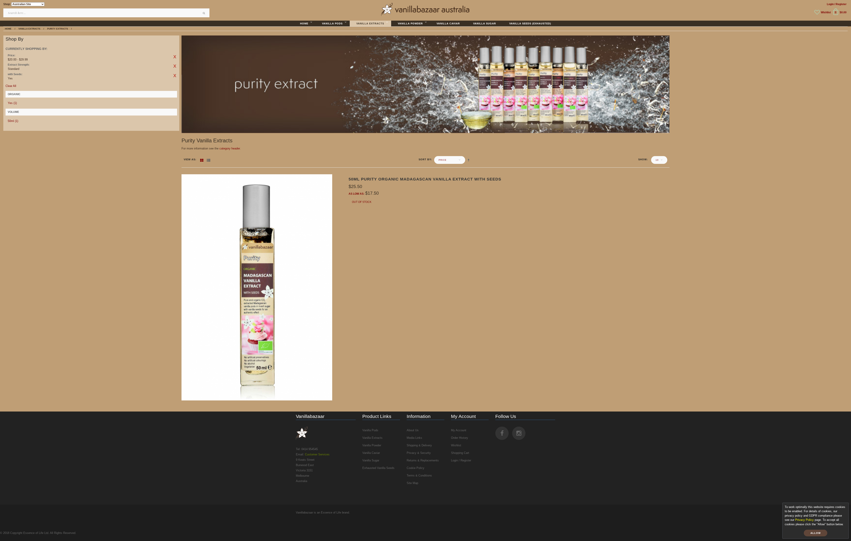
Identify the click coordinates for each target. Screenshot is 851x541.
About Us (413, 430)
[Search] (203, 13)
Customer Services (317, 454)
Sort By (425, 159)
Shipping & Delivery (419, 445)
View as (189, 159)
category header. (230, 148)
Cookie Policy (415, 468)
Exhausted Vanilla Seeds (378, 468)
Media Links (414, 437)
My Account (458, 430)
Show (642, 159)
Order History (459, 437)
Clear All (11, 86)
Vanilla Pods (370, 430)
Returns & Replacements (423, 460)
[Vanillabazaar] (326, 433)
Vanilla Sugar (370, 460)
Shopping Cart (460, 453)
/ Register (840, 4)
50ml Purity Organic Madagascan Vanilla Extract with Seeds (425, 179)
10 (657, 160)
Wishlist (826, 12)
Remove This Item (175, 56)
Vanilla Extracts (372, 437)
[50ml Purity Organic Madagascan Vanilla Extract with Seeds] (257, 287)
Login (830, 4)
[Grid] (202, 159)
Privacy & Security (419, 453)
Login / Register (461, 460)
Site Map (412, 483)
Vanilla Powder (371, 445)
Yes (12, 103)
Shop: (7, 4)
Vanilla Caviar (371, 453)
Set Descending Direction (469, 160)
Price (443, 160)
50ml (13, 121)
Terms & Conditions (419, 475)
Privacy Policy (804, 519)
